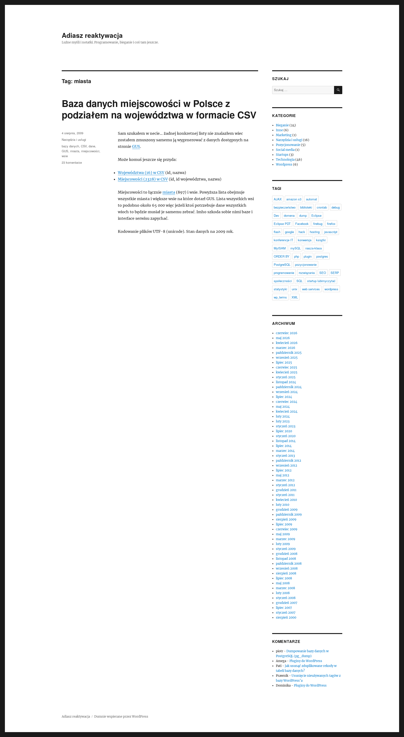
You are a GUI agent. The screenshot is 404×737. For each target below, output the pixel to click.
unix (294, 289)
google (289, 232)
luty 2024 (283, 416)
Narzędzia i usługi (74, 139)
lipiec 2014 (284, 446)
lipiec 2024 (284, 397)
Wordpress (284, 165)
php (296, 256)
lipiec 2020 (284, 431)
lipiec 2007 (284, 608)
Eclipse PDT (282, 223)
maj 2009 (283, 534)
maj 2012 (282, 475)
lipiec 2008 (284, 578)
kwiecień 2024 (286, 412)
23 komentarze (72, 162)
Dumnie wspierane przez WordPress (121, 717)
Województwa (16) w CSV (141, 172)
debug (336, 207)
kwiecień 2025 (286, 372)
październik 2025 (289, 353)
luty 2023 (282, 421)
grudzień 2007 (286, 603)
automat (311, 199)
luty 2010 (282, 505)
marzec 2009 (285, 539)
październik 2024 (289, 387)
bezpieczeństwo (285, 207)
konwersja (304, 240)
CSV (84, 146)
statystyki (280, 289)
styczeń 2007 (286, 613)
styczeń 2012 (285, 485)
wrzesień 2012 (286, 466)
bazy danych (70, 146)
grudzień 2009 (287, 510)
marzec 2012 (285, 480)
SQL (299, 281)
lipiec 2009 (284, 524)
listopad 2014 (286, 441)
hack (302, 232)
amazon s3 (293, 199)
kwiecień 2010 (286, 500)
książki (321, 240)
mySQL (295, 248)
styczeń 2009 (286, 549)
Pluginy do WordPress (305, 661)
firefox (331, 223)
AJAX (278, 199)
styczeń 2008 (286, 598)
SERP (335, 272)
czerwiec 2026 (286, 333)
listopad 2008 (286, 559)
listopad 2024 (286, 382)
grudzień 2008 (286, 554)
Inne (279, 130)
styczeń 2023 (285, 426)
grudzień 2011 (286, 490)
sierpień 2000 (286, 618)
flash (277, 232)
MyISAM (280, 248)
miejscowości (90, 151)
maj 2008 (283, 583)
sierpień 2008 (286, 573)
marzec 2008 (285, 588)
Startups (282, 155)
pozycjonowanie (306, 264)
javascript (330, 232)
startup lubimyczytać (321, 281)
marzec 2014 (285, 451)
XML (295, 297)
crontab (322, 207)
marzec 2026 (285, 348)
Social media (285, 150)
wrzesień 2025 (287, 358)
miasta (168, 192)
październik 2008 (289, 564)
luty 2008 (283, 593)
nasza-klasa (313, 248)
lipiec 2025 (284, 363)
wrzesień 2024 (287, 392)
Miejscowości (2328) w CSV (143, 179)
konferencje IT (283, 240)
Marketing (284, 135)
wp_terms (280, 297)
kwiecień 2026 (287, 343)
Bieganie (282, 125)
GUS (136, 146)
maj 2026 (283, 338)
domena (289, 215)
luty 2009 (283, 544)
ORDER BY (281, 256)
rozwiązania (307, 272)
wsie (65, 156)
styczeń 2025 (286, 377)
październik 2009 (289, 515)
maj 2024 (283, 407)
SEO (322, 272)
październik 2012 (288, 461)
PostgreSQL (282, 264)
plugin (308, 256)
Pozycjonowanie (288, 145)
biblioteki (306, 207)
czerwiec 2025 (286, 367)
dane (92, 146)
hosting (315, 232)
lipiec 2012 (284, 470)
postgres (322, 256)
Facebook (302, 223)
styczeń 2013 (285, 456)
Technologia (285, 160)
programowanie (284, 272)
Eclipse (316, 215)
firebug (317, 223)
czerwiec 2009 (286, 529)
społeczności (283, 281)
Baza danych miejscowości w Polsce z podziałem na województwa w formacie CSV (159, 108)
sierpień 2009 (286, 519)
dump (303, 215)
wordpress (331, 289)
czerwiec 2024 (286, 402)
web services (311, 289)
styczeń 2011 (285, 495)
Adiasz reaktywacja (92, 35)
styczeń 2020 (286, 436)
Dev (276, 215)
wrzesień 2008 (287, 568)
